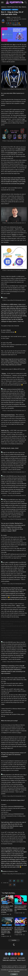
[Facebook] (7, 23)
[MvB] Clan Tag (5, 430)
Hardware (5, 903)
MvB (17, 20)
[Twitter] (8, 23)
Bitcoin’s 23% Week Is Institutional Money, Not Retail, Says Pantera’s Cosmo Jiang (7, 931)
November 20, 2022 (17, 637)
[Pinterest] (10, 23)
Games (4, 901)
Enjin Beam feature (12, 152)
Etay (14, 44)
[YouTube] (15, 954)
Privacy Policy (17, 971)
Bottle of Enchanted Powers (8, 414)
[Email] (19, 23)
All (9, 20)
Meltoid (8, 17)
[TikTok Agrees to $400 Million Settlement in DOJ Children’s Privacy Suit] (21, 900)
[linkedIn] (14, 23)
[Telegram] (17, 23)
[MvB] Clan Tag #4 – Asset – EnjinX (9, 448)
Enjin (12, 20)
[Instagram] (12, 954)
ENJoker (14, 234)
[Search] (25, 2)
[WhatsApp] (12, 23)
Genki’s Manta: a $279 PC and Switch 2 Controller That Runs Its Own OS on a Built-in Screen (7, 909)
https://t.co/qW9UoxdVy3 (9, 626)
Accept (14, 974)
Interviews (15, 9)
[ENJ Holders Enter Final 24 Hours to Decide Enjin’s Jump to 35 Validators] (21, 921)
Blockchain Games (6, 9)
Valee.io (18, 605)
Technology (18, 903)
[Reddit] (15, 23)
